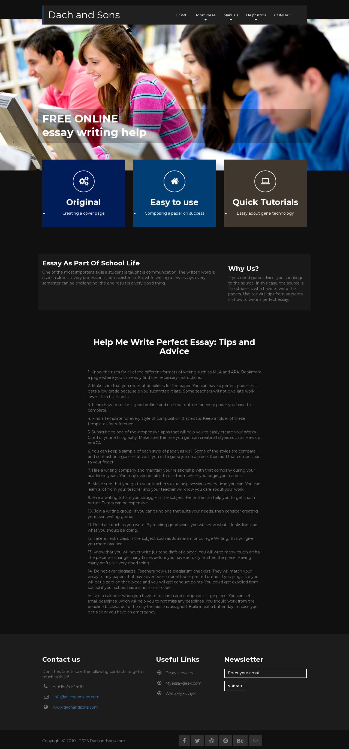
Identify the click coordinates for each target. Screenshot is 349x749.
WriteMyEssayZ (181, 693)
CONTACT (283, 15)
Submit (235, 686)
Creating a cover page (83, 213)
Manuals (231, 15)
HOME (181, 15)
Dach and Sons (84, 14)
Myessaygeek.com (183, 683)
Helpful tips (256, 15)
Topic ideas (205, 15)
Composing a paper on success (174, 213)
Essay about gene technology (265, 213)
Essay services (179, 672)
